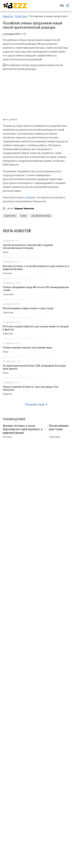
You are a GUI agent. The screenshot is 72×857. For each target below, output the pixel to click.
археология (10, 215)
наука (23, 215)
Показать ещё (34, 404)
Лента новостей (17, 231)
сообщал (29, 197)
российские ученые (41, 215)
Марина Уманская (24, 208)
